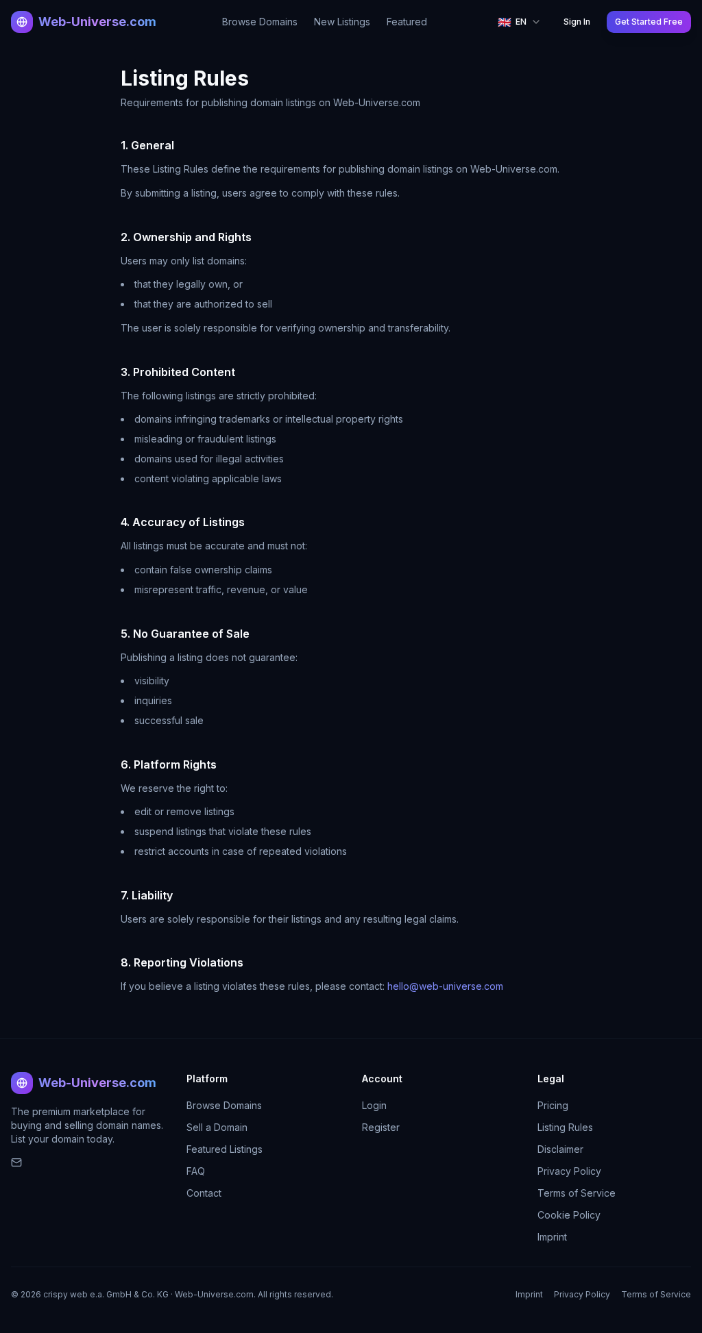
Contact (203, 1193)
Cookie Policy (569, 1215)
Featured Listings (224, 1149)
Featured (407, 21)
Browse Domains (260, 21)
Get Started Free (649, 21)
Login (374, 1105)
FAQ (195, 1171)
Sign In (577, 21)
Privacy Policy (569, 1171)
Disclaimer (560, 1149)
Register (381, 1127)
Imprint (552, 1237)
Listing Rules (565, 1127)
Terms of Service (576, 1193)
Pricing (552, 1105)
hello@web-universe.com (445, 986)
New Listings (342, 21)
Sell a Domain (216, 1127)
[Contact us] (88, 1162)
